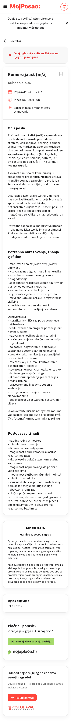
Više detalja (36, 27)
